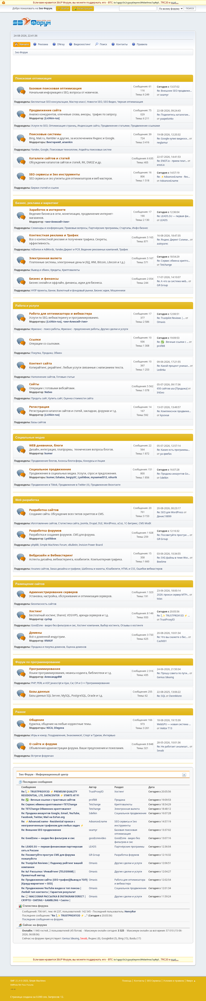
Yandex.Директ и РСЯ (67, 249)
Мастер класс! (77, 101)
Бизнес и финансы (44, 278)
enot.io (161, 165)
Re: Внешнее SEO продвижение (41, 830)
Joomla (84, 523)
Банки (52, 290)
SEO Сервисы (154, 980)
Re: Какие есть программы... (173, 449)
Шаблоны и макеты (93, 568)
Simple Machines (37, 981)
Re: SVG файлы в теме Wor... (173, 557)
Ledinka (161, 370)
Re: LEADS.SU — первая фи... (173, 216)
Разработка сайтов (44, 510)
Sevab (160, 750)
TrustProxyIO (167, 619)
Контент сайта (40, 363)
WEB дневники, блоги (46, 445)
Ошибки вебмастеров (149, 568)
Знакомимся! (74, 735)
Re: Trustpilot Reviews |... (171, 318)
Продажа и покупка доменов (48, 647)
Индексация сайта (88, 125)
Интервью (109, 735)
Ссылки (35, 339)
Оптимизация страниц (62, 125)
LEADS (164, 220)
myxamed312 (99, 477)
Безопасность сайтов (43, 604)
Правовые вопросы (76, 228)
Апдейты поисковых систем (95, 149)
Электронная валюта (45, 258)
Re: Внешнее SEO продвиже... (174, 90)
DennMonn (175, 696)
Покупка (36, 353)
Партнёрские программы (103, 228)
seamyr (164, 94)
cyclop (48, 619)
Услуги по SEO (39, 125)
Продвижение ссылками (145, 125)
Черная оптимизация (130, 101)
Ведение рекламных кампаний (99, 249)
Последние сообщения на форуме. (43, 919)
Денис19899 (164, 516)
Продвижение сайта (45, 110)
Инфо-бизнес (140, 228)
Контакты (139, 980)
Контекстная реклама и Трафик (53, 235)
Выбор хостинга (109, 625)
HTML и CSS (128, 568)
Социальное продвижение (50, 469)
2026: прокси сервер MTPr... (173, 594)
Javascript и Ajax (59, 683)
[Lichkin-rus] (52, 118)
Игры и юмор (39, 735)
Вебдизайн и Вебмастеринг (51, 555)
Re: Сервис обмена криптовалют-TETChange (49, 804)
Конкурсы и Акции (94, 461)
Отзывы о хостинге (132, 625)
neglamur (162, 142)
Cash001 (162, 641)
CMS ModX (145, 523)
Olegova (59, 728)
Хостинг (35, 611)
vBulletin (73, 545)
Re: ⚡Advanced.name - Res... (173, 176)
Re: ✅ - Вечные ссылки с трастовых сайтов (48, 799)
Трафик (123, 249)
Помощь (126, 980)
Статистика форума (35, 905)
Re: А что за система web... (172, 281)
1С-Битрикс (131, 523)
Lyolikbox (84, 477)
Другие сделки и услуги (114, 329)
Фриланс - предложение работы (80, 329)
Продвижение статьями (115, 125)
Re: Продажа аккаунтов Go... (173, 473)
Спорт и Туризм (92, 735)
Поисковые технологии (63, 149)
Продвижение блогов (44, 461)
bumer (48, 453)
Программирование (44, 669)
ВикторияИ (53, 142)
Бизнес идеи (101, 290)
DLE (100, 523)
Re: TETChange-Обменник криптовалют (46, 809)
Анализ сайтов (40, 568)
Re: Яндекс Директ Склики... (173, 239)
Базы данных (39, 691)
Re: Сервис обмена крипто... (173, 260)
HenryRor (130, 911)
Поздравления (56, 735)
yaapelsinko (166, 118)
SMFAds (14, 985)
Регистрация (39, 407)
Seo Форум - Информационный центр (43, 774)
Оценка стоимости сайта (78, 398)
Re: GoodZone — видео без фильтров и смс (48, 838)
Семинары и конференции (47, 228)
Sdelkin (164, 477)
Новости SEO (94, 101)
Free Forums (27, 985)
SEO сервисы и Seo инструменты (54, 174)
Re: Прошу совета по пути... (173, 673)
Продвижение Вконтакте (106, 484)
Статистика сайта (68, 523)
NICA (49, 728)
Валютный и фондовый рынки (75, 290)
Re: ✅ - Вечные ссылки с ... (172, 342)
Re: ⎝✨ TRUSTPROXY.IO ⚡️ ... (173, 615)
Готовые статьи (65, 377)
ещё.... (174, 2)
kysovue (164, 415)
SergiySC (71, 477)
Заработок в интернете (47, 210)
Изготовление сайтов (44, 523)
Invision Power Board (91, 545)
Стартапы (125, 228)
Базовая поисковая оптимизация (55, 88)
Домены (35, 632)
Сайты (34, 384)
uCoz (120, 523)
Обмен (58, 353)
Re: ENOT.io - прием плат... (172, 161)
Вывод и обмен (40, 270)
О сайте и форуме (43, 744)
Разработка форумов (45, 530)
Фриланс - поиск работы (45, 329)
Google (44, 149)
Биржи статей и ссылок (45, 187)
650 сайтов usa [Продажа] (172, 388)
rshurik (112, 477)
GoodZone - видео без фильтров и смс (53, 625)
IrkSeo (160, 392)
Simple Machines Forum (53, 545)
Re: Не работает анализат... (173, 746)
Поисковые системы (45, 134)
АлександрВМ (53, 677)
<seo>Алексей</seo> (57, 221)
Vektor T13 (166, 728)
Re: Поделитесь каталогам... (173, 114)
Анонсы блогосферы (70, 461)
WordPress (110, 523)
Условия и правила (173, 980)
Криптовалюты (71, 270)
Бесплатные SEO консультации (49, 101)
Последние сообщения (37, 781)
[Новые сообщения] (21, 90)
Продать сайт (39, 398)
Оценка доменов (76, 647)
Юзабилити (113, 568)
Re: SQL (161, 696)
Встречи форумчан (42, 755)
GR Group (162, 285)
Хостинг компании (88, 625)
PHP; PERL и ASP (40, 683)
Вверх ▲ (191, 980)
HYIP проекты (39, 290)
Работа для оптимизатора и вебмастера (60, 313)
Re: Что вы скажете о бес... (172, 637)
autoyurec (162, 243)
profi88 (161, 346)
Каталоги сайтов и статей (49, 158)
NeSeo (48, 392)
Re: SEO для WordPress (170, 512)
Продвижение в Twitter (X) (74, 484)
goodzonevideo (97, 838)
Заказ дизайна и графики (65, 568)
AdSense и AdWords (42, 249)
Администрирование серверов (53, 592)
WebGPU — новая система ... (174, 724)
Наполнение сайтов (43, 377)
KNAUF (48, 640)
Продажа (47, 353)
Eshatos (60, 477)
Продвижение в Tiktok (44, 484)
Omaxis (161, 322)
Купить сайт (55, 398)
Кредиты (55, 270)
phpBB (35, 545)
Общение (36, 720)
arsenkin (67, 142)
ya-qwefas (166, 453)
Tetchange (166, 264)
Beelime (161, 561)
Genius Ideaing (165, 677)
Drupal (93, 523)
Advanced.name (169, 180)
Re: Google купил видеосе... (173, 138)
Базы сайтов (38, 422)
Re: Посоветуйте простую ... (173, 535)
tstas (159, 598)
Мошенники (117, 290)
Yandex (35, 149)
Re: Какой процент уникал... (173, 365)
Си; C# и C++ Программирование (90, 683)
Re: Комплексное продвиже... (174, 411)
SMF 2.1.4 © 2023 (19, 981)
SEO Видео (109, 101)
